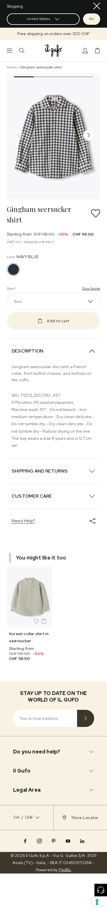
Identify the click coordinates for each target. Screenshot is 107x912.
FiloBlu (65, 869)
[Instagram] (39, 841)
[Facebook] (25, 841)
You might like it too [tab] (41, 557)
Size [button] (18, 301)
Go (91, 19)
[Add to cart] (43, 621)
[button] (53, 33)
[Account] (85, 50)
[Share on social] (92, 521)
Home (12, 67)
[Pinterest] (54, 841)
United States (38, 19)
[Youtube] (68, 841)
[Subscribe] (85, 718)
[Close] (97, 6)
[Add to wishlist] (95, 213)
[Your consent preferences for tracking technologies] (97, 902)
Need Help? (23, 520)
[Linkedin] (82, 841)
